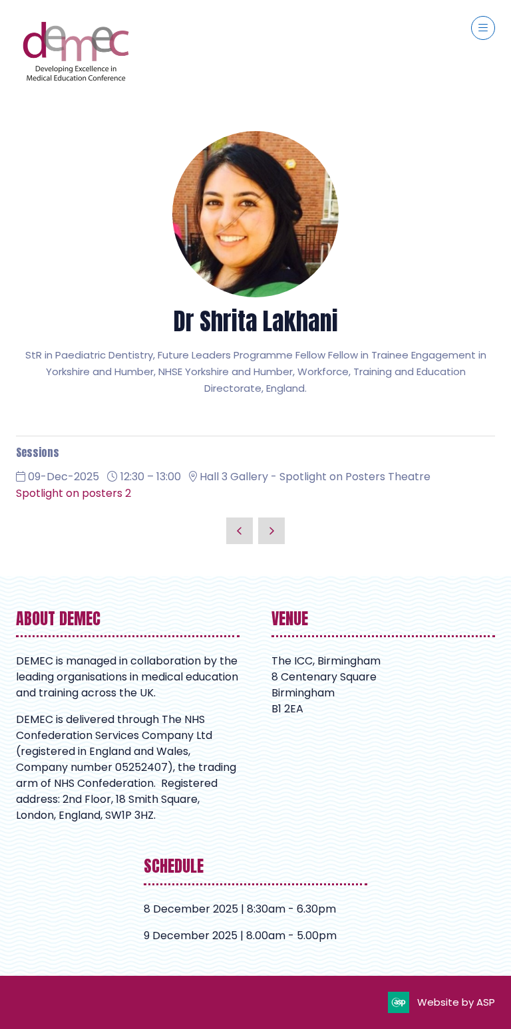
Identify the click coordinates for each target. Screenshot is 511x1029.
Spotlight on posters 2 (73, 493)
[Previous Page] (239, 530)
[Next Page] (271, 530)
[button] (483, 28)
